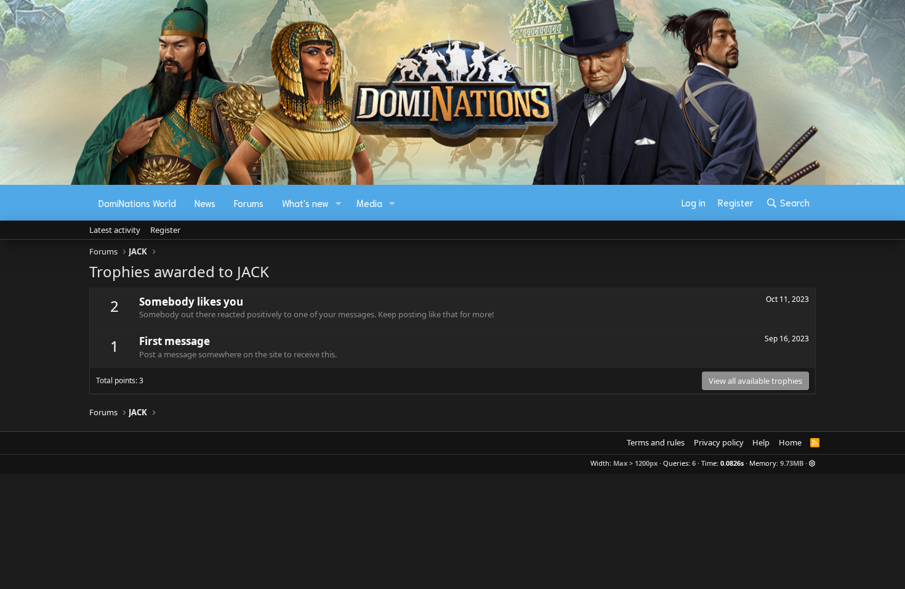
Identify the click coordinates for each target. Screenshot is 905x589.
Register (165, 229)
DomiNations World (137, 203)
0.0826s (732, 463)
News (205, 203)
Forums (248, 203)
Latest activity (114, 229)
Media (369, 203)
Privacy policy (719, 442)
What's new (305, 203)
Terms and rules (656, 442)
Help (761, 442)
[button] (338, 203)
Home (790, 442)
